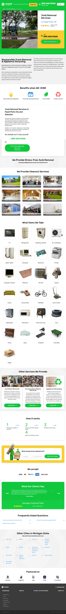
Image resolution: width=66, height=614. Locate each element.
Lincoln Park (9, 555)
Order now (33, 4)
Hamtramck (35, 547)
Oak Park (34, 555)
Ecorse (7, 547)
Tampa (4, 596)
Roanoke (5, 604)
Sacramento (6, 594)
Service (23, 4)
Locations (19, 4)
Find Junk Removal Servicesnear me (17, 148)
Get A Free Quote (50, 41)
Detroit (46, 544)
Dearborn (47, 539)
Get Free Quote (52, 456)
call (17, 138)
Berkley (21, 539)
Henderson (5, 600)
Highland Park (35, 549)
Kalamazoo (47, 547)
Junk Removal (5, 590)
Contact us (27, 4)
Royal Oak (8, 563)
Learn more (11, 405)
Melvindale (21, 558)
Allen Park (8, 539)
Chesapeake (6, 606)
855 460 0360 (48, 4)
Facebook (62, 595)
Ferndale (21, 547)
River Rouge (9, 561)
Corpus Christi (6, 602)
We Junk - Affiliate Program (41, 590)
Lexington (5, 598)
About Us (15, 4)
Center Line (34, 539)
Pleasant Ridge (48, 555)
